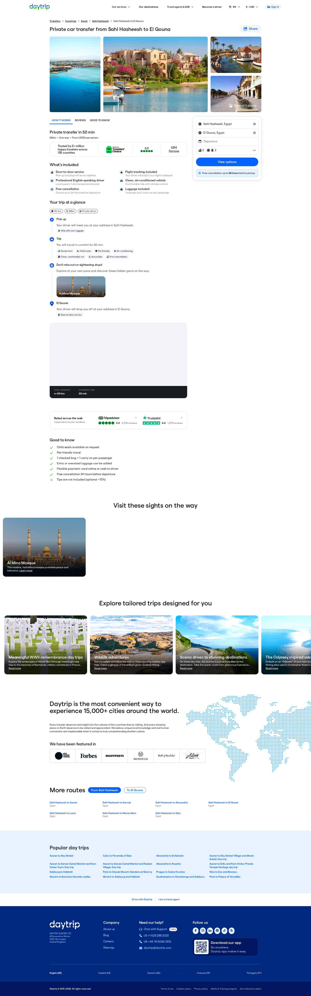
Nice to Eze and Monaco (223, 871)
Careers (108, 941)
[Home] (40, 7)
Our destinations (148, 6)
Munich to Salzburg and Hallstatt (121, 876)
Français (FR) (203, 973)
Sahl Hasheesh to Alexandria (172, 802)
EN (234, 6)
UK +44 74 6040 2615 (157, 941)
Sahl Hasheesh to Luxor (63, 813)
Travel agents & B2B (178, 6)
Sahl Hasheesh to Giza (168, 813)
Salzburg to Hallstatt (61, 871)
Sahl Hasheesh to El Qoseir (223, 802)
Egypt (84, 21)
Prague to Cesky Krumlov (170, 871)
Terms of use (167, 989)
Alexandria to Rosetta (168, 863)
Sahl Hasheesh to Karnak (117, 802)
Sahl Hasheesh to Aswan (63, 802)
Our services (119, 6)
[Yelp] (232, 931)
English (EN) (56, 973)
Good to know (100, 120)
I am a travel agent (168, 899)
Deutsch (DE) (154, 973)
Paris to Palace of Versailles (224, 876)
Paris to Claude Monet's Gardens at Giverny (127, 871)
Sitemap (108, 947)
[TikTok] (224, 931)
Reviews (80, 120)
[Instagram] (203, 931)
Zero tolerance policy (250, 989)
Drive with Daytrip (142, 899)
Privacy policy (201, 989)
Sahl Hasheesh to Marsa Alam (119, 813)
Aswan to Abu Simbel (61, 855)
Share (253, 28)
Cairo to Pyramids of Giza (117, 855)
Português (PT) (254, 973)
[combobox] (227, 124)
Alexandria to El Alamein (170, 855)
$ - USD (250, 6)
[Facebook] (196, 931)
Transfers (55, 21)
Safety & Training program (224, 989)
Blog (106, 935)
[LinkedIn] (210, 931)
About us (109, 929)
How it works (61, 120)
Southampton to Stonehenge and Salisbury (180, 876)
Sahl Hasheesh (100, 21)
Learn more (25, 570)
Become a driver (212, 6)
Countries (70, 21)
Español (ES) (104, 973)
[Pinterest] (217, 931)
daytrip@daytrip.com (158, 947)
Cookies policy (184, 989)
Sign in (275, 6)
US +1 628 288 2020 (156, 935)
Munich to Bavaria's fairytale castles (70, 876)
